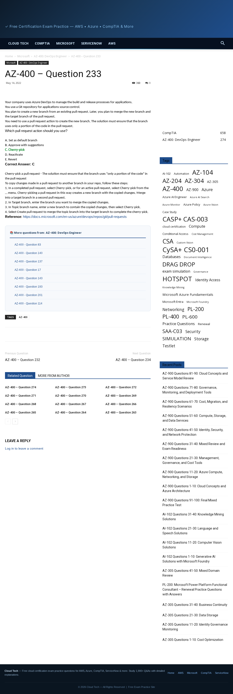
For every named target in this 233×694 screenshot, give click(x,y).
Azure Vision (210, 204)
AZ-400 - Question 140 (29, 252)
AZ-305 (212, 181)
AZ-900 (192, 189)
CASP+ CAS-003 (185, 219)
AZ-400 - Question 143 (29, 278)
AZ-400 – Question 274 (20, 387)
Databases (171, 256)
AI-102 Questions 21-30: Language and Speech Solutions (190, 531)
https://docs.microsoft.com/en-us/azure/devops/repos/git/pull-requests (75, 217)
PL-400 (170, 316)
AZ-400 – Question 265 (20, 412)
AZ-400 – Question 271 (20, 395)
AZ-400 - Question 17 (28, 269)
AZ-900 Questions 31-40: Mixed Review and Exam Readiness (193, 446)
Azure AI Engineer (174, 197)
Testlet (168, 345)
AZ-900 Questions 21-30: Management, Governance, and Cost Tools (190, 460)
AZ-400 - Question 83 (28, 244)
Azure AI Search (199, 197)
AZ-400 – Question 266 (120, 404)
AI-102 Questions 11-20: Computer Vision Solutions (192, 545)
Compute (197, 226)
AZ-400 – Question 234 (133, 360)
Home (9, 56)
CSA (167, 241)
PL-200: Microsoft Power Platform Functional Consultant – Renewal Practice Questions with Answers (194, 589)
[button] (222, 44)
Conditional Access (175, 234)
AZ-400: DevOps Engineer (50, 56)
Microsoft (65, 43)
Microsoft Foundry (198, 301)
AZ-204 (172, 180)
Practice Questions (178, 323)
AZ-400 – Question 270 (70, 395)
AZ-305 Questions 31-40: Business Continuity (194, 605)
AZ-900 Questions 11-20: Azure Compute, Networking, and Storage (192, 474)
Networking (173, 309)
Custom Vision (185, 242)
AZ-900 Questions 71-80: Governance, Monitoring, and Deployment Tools (189, 390)
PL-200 (195, 309)
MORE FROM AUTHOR (54, 376)
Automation (181, 174)
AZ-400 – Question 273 (70, 387)
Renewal (204, 324)
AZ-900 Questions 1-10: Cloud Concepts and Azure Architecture (194, 488)
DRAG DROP (178, 264)
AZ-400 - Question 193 (29, 286)
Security (192, 331)
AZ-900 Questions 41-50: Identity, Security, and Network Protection (192, 432)
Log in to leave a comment (24, 448)
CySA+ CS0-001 (185, 249)
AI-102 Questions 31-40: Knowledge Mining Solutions (193, 516)
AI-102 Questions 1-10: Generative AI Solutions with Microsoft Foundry (188, 559)
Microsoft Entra (172, 302)
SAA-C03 (172, 331)
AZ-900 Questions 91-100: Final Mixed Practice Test (189, 502)
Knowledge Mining (173, 287)
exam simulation (176, 271)
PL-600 (190, 316)
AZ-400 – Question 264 (70, 412)
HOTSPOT (177, 278)
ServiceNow (91, 43)
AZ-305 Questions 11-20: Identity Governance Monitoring (195, 627)
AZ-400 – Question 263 (120, 412)
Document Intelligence (198, 257)
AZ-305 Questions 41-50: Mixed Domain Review (191, 573)
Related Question (20, 376)
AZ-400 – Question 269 (120, 395)
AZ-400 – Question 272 (120, 387)
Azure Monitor (171, 204)
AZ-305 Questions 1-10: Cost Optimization (192, 640)
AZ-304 (194, 180)
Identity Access (207, 280)
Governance (200, 271)
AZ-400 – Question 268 (20, 404)
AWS (112, 43)
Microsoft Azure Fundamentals (187, 294)
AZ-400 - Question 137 (29, 261)
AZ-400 (23, 317)
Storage (201, 338)
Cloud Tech (18, 43)
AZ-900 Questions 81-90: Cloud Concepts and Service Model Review (195, 376)
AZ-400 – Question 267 (70, 404)
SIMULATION (176, 338)
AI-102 (166, 174)
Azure (207, 189)
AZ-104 (202, 172)
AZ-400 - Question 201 (29, 295)
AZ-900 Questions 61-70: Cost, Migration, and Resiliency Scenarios (195, 404)
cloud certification (174, 227)
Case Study (169, 212)
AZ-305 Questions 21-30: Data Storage (190, 615)
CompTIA (42, 43)
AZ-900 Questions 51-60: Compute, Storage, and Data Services (194, 418)
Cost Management (202, 234)
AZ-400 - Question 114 (28, 303)
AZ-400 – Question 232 (22, 360)
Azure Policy (191, 204)
